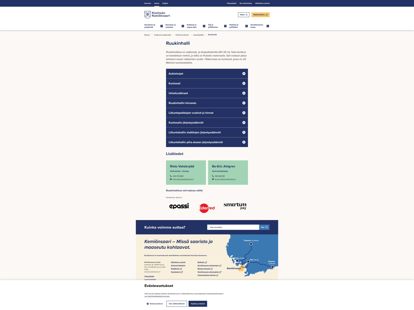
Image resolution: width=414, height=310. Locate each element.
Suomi (156, 3)
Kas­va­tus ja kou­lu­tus (171, 26)
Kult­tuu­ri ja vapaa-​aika (192, 26)
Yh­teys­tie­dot (231, 3)
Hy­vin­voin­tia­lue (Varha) (208, 275)
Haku (242, 14)
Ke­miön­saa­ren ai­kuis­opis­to (209, 272)
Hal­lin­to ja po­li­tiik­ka (233, 26)
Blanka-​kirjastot (205, 268)
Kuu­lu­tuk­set (177, 272)
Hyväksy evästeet (198, 303)
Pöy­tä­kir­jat (176, 268)
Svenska (147, 3)
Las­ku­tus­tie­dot (150, 279)
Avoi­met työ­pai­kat (178, 265)
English (165, 3)
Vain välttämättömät (177, 303)
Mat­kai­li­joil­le (259, 15)
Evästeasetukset (156, 303)
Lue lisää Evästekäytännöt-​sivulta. (157, 296)
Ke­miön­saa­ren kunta (257, 26)
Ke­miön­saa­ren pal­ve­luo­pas (209, 265)
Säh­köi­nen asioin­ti (262, 3)
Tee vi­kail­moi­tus (246, 3)
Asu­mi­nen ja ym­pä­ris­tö (149, 26)
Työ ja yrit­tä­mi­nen (213, 26)
